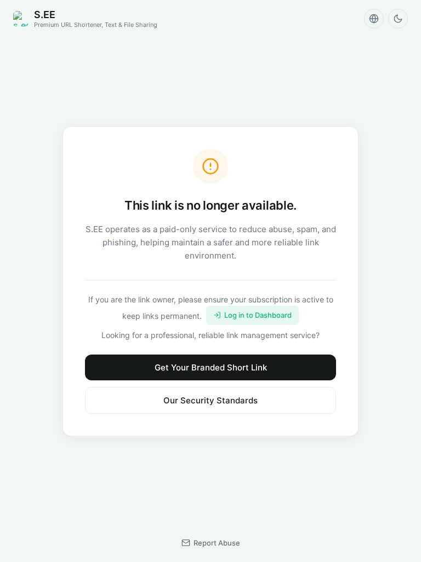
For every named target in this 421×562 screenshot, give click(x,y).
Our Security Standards (210, 400)
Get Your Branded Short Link (211, 367)
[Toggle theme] (398, 19)
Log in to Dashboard (258, 315)
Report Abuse (217, 542)
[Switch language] (374, 19)
